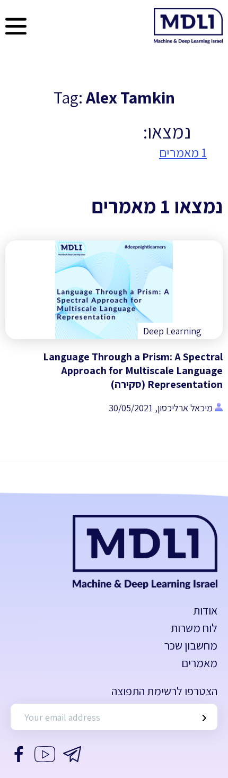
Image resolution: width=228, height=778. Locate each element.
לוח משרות (194, 627)
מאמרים (199, 662)
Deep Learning (172, 331)
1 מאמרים (183, 152)
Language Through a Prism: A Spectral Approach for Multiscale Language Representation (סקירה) (133, 370)
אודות (205, 610)
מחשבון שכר (190, 645)
